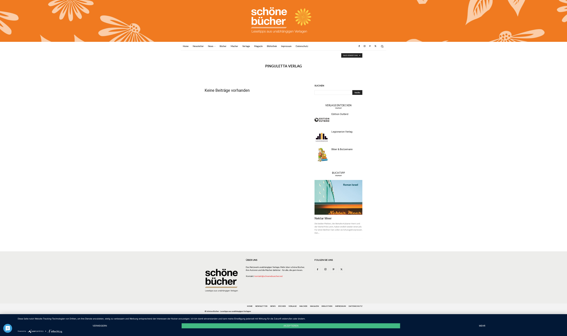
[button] (382, 46)
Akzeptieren (291, 325)
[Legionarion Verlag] (322, 137)
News (273, 306)
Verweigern (100, 325)
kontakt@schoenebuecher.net (269, 276)
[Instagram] (364, 46)
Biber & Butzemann (342, 149)
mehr (482, 325)
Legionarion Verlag (341, 131)
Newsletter (261, 306)
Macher (303, 306)
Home (249, 306)
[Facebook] (359, 46)
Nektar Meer (323, 218)
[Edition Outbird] (322, 119)
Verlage (293, 306)
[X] (375, 46)
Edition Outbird (339, 114)
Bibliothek (327, 306)
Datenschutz (355, 306)
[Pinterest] (370, 46)
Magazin (314, 306)
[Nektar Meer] (338, 197)
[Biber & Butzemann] (322, 155)
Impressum (340, 306)
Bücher (282, 306)
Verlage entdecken (338, 105)
